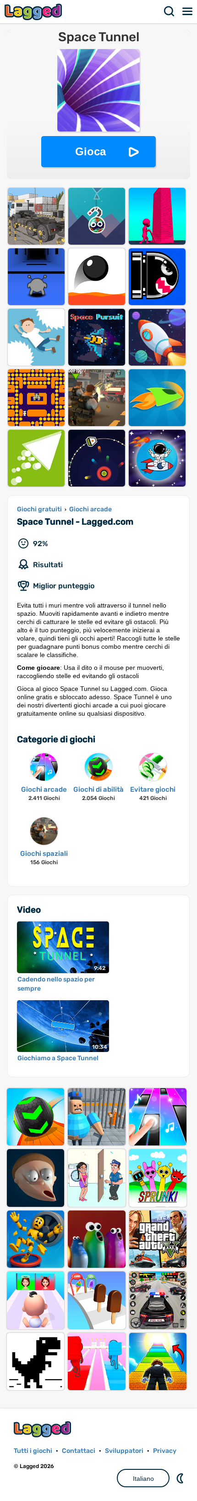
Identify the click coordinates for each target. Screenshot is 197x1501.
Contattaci (78, 1451)
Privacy (164, 1451)
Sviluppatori (124, 1451)
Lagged (34, 11)
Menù (188, 11)
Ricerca (169, 11)
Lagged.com (43, 1429)
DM (181, 1478)
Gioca (90, 151)
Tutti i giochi (33, 1451)
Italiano (143, 1478)
